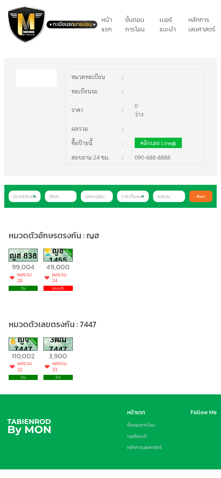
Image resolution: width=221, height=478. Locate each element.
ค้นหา (201, 196)
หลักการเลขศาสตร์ (201, 24)
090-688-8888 (152, 157)
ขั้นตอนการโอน (135, 24)
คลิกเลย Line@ (158, 143)
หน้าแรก (106, 24)
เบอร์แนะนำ (167, 24)
